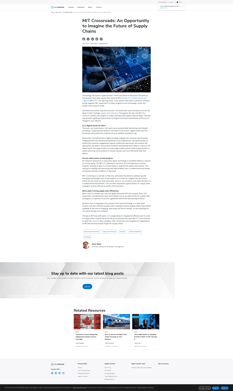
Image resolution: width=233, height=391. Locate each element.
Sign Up (87, 286)
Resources (58, 12)
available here (163, 8)
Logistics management (135, 231)
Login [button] (171, 2)
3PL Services (108, 367)
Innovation (122, 231)
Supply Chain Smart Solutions (91, 231)
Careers (80, 367)
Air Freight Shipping (110, 373)
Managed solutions (109, 379)
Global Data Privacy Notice (80, 387)
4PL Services (108, 370)
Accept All (216, 388)
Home (52, 12)
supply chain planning (109, 113)
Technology (87, 237)
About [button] (90, 7)
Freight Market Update (83, 373)
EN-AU (180, 2)
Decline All (225, 388)
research (95, 221)
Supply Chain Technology (109, 231)
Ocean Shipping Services (111, 376)
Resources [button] (81, 7)
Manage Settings (205, 388)
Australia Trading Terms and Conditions (141, 367)
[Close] (182, 6)
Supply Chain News (82, 376)
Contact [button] (99, 7)
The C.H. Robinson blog (84, 370)
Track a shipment (162, 2)
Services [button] (71, 7)
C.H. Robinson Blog (67, 12)
